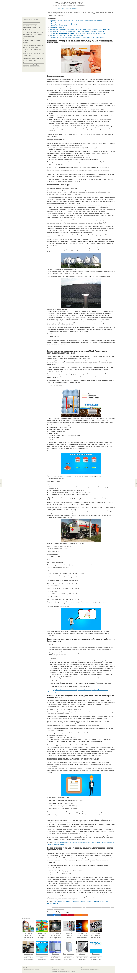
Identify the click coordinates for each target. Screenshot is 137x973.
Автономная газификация (68, 3)
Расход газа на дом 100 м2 (59, 26)
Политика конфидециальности (58, 969)
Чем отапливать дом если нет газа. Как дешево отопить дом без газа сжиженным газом (33, 34)
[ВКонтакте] (54, 915)
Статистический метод (77, 907)
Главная (61, 8)
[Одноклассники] (81, 915)
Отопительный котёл (106, 907)
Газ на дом (85, 907)
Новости (68, 8)
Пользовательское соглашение (63, 967)
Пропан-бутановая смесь (59, 909)
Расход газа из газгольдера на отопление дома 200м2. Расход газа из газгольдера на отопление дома (80, 29)
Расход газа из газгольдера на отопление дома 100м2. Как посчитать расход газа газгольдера (77, 33)
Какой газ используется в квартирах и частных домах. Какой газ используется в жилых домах (33, 64)
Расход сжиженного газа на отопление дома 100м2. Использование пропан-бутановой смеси (77, 37)
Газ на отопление (55, 907)
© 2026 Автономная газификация (29, 967)
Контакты (54, 967)
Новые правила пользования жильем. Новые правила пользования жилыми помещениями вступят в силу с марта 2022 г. (32, 25)
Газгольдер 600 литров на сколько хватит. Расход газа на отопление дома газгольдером (76, 20)
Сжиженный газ (98, 907)
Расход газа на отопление (59, 22)
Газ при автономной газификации (65, 907)
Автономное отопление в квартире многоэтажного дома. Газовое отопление (33, 40)
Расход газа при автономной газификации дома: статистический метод (72, 24)
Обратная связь (84, 967)
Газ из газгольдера (91, 907)
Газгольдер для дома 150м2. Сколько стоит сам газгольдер (67, 35)
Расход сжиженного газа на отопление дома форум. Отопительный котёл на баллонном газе (77, 31)
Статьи (74, 8)
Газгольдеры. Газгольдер (57, 28)
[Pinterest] (67, 915)
